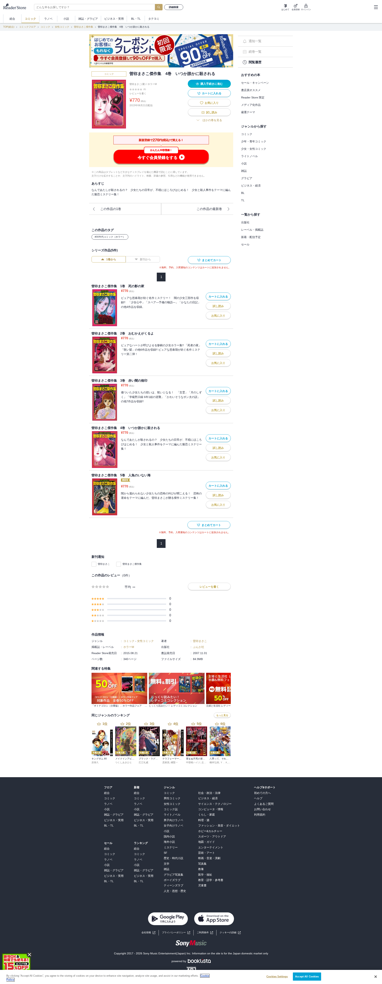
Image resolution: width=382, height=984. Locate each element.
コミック (45, 26)
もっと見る (222, 715)
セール (245, 244)
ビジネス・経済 (251, 185)
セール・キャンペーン (255, 82)
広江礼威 (143, 762)
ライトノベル (249, 156)
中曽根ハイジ (193, 762)
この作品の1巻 (110, 209)
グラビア (246, 178)
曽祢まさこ (104, 564)
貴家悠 (166, 762)
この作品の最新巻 (209, 209)
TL (243, 200)
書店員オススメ (251, 90)
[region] (191, 977)
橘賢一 (174, 762)
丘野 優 (205, 762)
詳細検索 (173, 7)
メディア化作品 (251, 104)
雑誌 (244, 170)
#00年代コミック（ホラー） (110, 236)
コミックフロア (27, 26)
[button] (230, 932)
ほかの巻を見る (212, 120)
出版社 (245, 222)
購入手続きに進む (212, 83)
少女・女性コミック (253, 148)
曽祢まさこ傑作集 (83, 26)
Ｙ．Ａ (223, 762)
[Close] (375, 976)
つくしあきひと (123, 762)
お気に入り (212, 102)
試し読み (211, 112)
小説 (244, 163)
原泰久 (95, 762)
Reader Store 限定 (252, 97)
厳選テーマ (248, 112)
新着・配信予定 (251, 237)
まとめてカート (211, 260)
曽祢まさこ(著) (137, 84)
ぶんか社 (198, 647)
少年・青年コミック (253, 141)
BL (243, 192)
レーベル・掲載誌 (252, 229)
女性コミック (62, 26)
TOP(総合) (8, 26)
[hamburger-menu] (375, 7)
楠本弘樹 (214, 762)
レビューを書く (138, 93)
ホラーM (152, 84)
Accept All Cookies (307, 976)
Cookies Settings (277, 976)
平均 (128, 587)
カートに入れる (211, 93)
